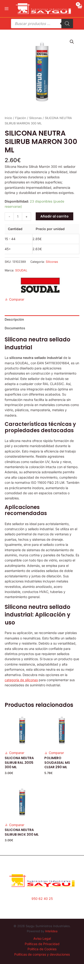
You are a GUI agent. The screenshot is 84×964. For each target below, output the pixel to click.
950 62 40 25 (42, 899)
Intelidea (51, 931)
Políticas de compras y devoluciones (42, 954)
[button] (72, 42)
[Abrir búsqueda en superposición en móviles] (42, 23)
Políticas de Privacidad (42, 944)
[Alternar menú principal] (6, 8)
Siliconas (35, 118)
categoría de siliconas (21, 680)
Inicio (8, 118)
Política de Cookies (42, 949)
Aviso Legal (42, 938)
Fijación (20, 118)
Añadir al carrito (54, 216)
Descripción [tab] (14, 319)
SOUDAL (21, 270)
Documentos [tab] (15, 328)
